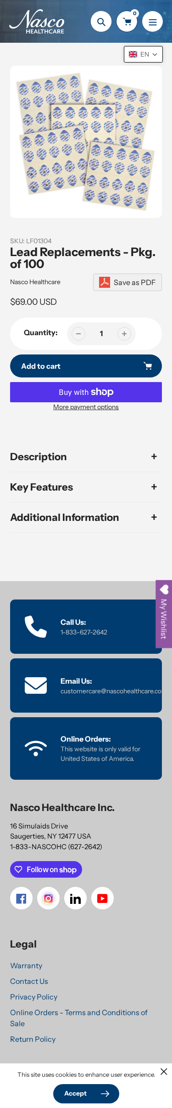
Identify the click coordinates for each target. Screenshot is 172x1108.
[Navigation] (152, 21)
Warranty (26, 965)
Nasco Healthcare (35, 282)
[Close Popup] (164, 1071)
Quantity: (41, 332)
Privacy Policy (33, 996)
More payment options (86, 407)
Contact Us (29, 981)
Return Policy (32, 1039)
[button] (143, 54)
